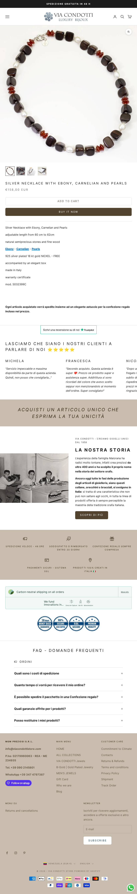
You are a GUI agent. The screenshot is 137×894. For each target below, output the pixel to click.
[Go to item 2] (20, 171)
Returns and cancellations (21, 810)
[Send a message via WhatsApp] (130, 887)
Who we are (63, 785)
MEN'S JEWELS (66, 773)
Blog (59, 791)
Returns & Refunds (112, 761)
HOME (60, 748)
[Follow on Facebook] (7, 853)
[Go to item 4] (42, 171)
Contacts (107, 755)
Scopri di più (91, 515)
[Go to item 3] (31, 171)
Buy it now (68, 211)
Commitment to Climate (116, 748)
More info (125, 592)
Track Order (108, 785)
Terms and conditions (114, 767)
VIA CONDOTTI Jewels (70, 761)
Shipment (107, 779)
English (85, 863)
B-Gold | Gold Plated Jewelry (74, 767)
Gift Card (62, 779)
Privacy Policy (110, 773)
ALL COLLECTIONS (68, 755)
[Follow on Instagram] (15, 853)
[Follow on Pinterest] (24, 853)
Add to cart (68, 201)
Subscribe (97, 840)
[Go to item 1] (10, 171)
